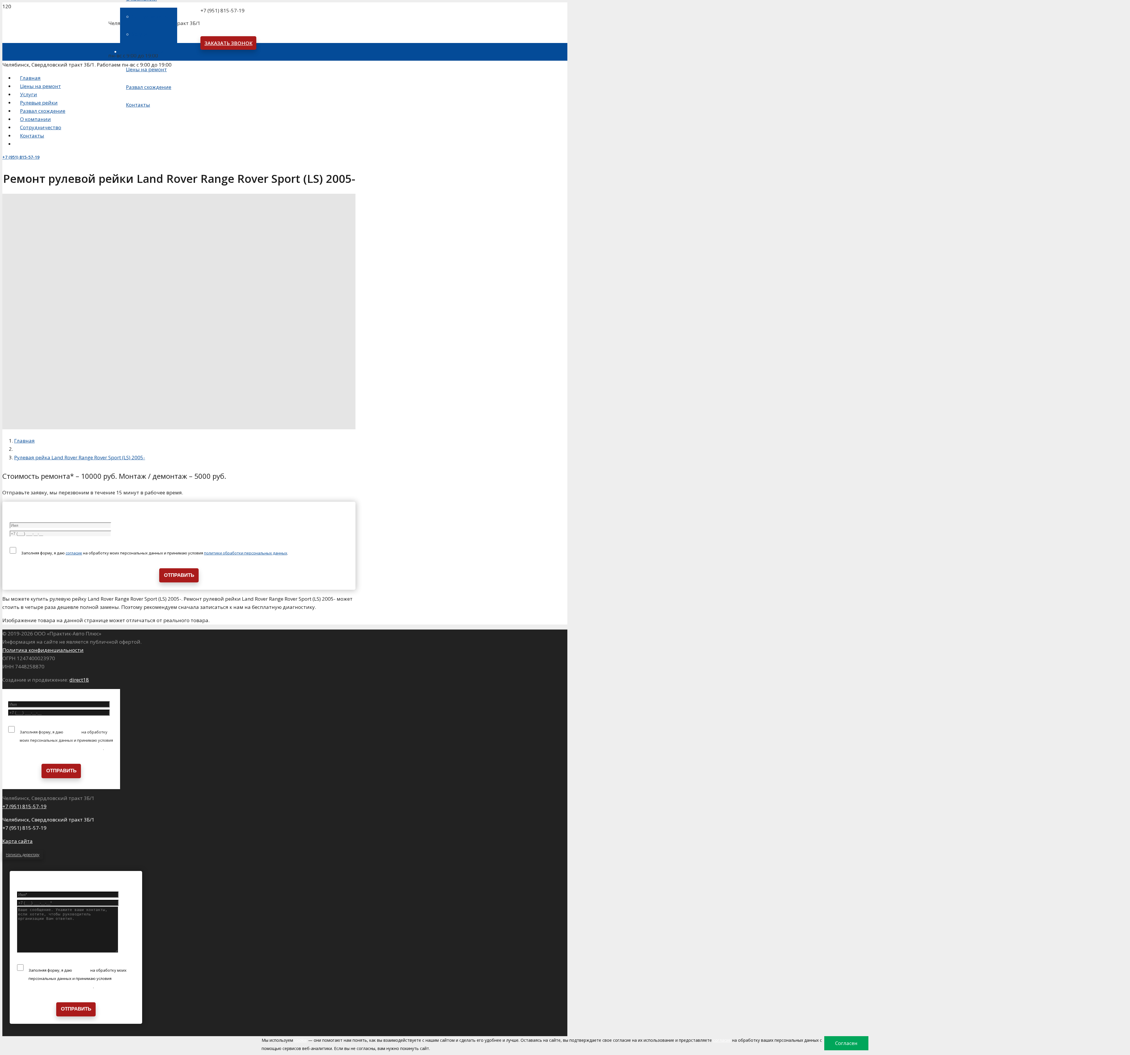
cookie (300, 1040)
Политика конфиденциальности (43, 650)
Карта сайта (17, 841)
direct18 (79, 679)
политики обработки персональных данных (245, 553)
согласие (74, 553)
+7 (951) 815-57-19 (24, 806)
